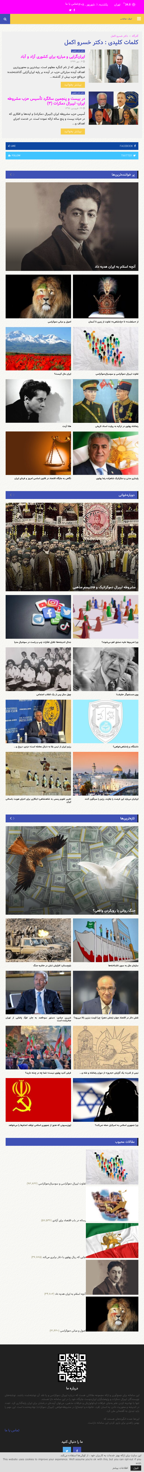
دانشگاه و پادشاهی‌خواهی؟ (125, 746)
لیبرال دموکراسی (126, 18)
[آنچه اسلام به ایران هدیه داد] (72, 226)
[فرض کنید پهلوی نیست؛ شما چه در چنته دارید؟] (38, 1047)
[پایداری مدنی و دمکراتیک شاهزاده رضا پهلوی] (105, 453)
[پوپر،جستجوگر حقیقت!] (105, 669)
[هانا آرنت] (38, 401)
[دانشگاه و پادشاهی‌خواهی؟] (105, 721)
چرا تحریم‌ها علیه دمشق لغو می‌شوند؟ (120, 642)
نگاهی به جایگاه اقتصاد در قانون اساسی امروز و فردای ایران (42, 478)
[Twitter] (67, 1451)
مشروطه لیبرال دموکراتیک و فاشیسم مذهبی (104, 587)
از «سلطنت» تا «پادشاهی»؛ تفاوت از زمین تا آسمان (113, 322)
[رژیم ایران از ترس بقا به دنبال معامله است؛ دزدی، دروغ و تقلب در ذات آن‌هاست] (38, 721)
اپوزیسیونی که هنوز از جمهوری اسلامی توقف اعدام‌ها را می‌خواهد (40, 1125)
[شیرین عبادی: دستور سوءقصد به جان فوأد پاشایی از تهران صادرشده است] (38, 992)
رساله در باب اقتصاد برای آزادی (69, 1220)
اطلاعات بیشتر (120, 1468)
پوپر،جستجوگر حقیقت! (127, 694)
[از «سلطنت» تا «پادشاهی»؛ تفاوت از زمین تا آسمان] (105, 296)
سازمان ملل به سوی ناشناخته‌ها (123, 965)
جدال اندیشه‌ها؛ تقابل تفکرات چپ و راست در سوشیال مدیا (42, 642)
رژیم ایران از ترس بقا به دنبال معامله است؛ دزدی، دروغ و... (42, 746)
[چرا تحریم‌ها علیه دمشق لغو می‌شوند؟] (105, 617)
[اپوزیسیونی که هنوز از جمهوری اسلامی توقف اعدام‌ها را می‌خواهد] (38, 1100)
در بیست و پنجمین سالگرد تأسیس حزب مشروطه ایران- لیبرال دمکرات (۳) (46, 101)
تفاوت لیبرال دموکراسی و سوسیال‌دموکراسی (117, 374)
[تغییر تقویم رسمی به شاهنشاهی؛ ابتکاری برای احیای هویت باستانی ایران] (38, 774)
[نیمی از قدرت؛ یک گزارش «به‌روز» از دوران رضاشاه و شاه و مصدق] (105, 1047)
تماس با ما (71, 4)
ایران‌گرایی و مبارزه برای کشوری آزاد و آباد (53, 56)
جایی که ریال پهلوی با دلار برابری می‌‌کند (64, 1257)
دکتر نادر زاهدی (78, 51)
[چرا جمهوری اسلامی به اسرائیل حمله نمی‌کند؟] (105, 1100)
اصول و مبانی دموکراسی (59, 322)
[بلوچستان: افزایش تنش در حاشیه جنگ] (38, 940)
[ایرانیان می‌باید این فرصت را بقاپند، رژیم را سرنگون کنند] (105, 774)
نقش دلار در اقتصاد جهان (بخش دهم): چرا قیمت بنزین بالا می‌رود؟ (106, 1018)
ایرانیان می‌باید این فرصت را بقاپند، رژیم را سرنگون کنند (111, 799)
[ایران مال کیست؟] (38, 349)
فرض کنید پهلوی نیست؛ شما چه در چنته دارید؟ (48, 1073)
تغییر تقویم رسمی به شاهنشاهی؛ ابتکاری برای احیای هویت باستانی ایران (38, 800)
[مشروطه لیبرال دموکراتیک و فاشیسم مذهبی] (72, 547)
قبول (135, 1468)
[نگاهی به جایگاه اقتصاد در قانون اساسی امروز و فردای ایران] (38, 453)
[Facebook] (77, 1451)
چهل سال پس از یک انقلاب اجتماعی (53, 694)
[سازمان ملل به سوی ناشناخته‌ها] (105, 940)
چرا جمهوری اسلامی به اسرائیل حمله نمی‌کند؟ (116, 1125)
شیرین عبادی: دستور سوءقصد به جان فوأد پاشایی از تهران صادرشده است (38, 1019)
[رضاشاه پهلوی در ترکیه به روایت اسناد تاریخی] (105, 401)
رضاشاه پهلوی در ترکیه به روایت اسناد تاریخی (116, 426)
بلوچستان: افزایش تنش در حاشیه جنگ (52, 965)
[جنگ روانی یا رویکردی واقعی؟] (72, 870)
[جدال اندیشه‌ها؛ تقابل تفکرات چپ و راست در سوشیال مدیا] (38, 617)
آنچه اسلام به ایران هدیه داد (115, 267)
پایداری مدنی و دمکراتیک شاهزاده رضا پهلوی (117, 478)
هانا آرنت (66, 426)
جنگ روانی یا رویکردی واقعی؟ (114, 911)
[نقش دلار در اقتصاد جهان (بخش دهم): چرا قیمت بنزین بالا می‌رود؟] (105, 992)
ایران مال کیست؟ (62, 374)
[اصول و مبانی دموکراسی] (38, 296)
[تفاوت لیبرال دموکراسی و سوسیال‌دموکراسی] (105, 349)
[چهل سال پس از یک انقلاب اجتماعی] (38, 669)
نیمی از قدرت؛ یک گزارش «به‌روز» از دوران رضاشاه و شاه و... (109, 1073)
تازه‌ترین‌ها (127, 818)
